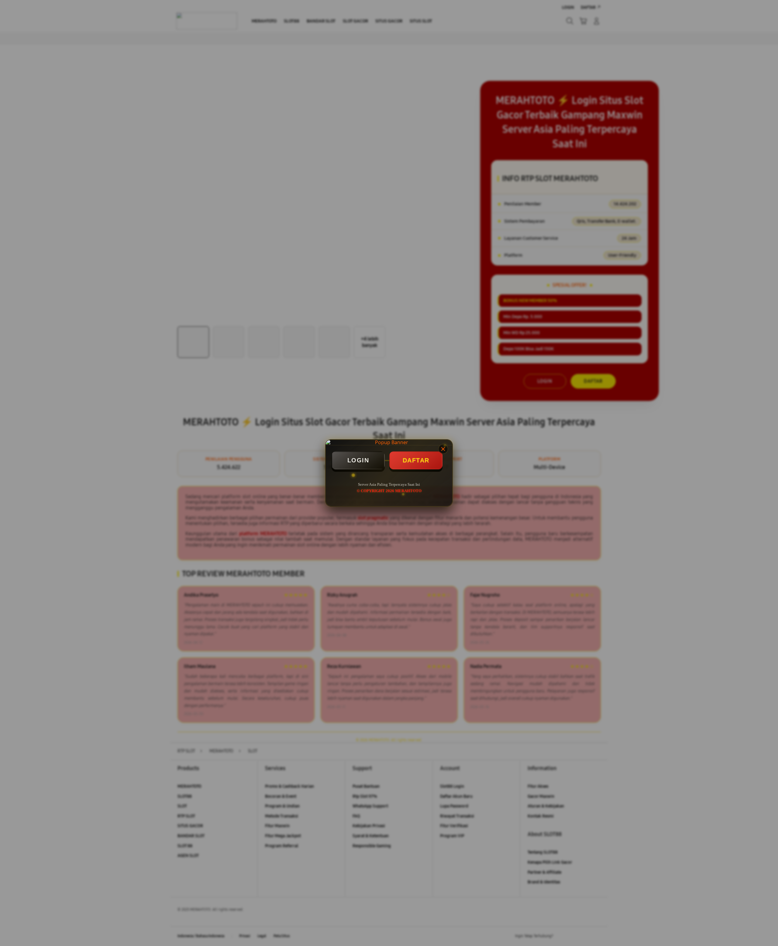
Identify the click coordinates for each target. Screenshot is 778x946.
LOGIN (358, 460)
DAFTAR (416, 460)
